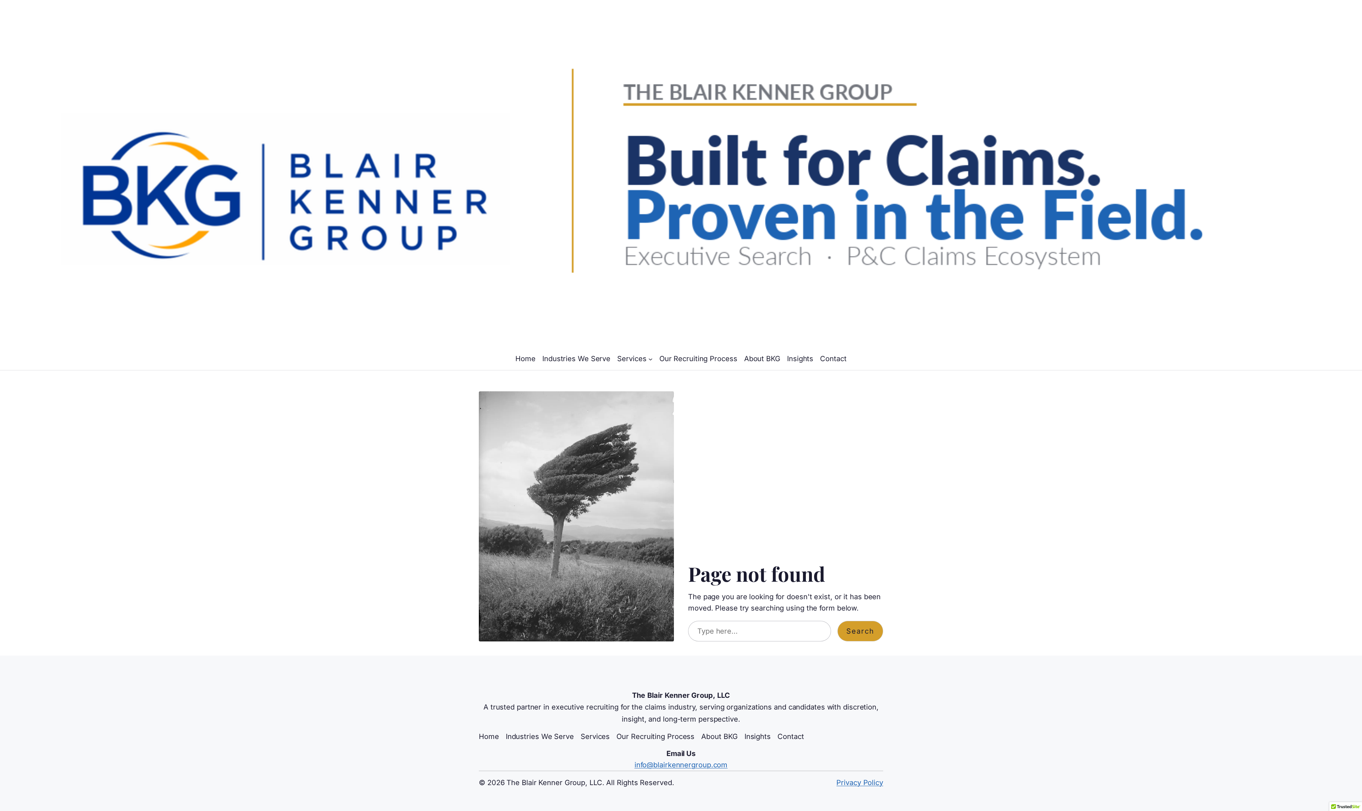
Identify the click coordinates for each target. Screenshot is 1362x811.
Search (860, 631)
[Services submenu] (650, 359)
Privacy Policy (859, 782)
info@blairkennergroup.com (681, 765)
